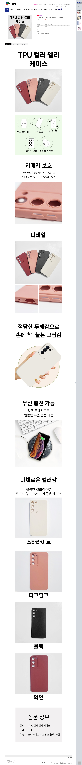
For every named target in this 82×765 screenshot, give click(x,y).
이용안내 (48, 755)
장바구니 (56, 1)
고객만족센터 (43, 755)
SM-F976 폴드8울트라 (66, 4)
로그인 (48, 1)
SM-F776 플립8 (50, 4)
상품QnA (18, 44)
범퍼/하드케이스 (18, 9)
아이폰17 (45, 4)
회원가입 (52, 1)
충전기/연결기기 (37, 9)
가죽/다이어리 (12, 9)
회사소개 (25, 755)
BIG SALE (60, 9)
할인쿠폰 (70, 1)
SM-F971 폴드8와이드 (58, 4)
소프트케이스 (30, 9)
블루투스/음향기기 (44, 9)
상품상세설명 (8, 44)
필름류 (56, 9)
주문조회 (61, 1)
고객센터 (65, 1)
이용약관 (30, 755)
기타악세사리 (51, 9)
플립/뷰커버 (25, 9)
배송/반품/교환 (24, 44)
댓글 (13, 44)
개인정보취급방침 (36, 755)
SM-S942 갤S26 (40, 4)
